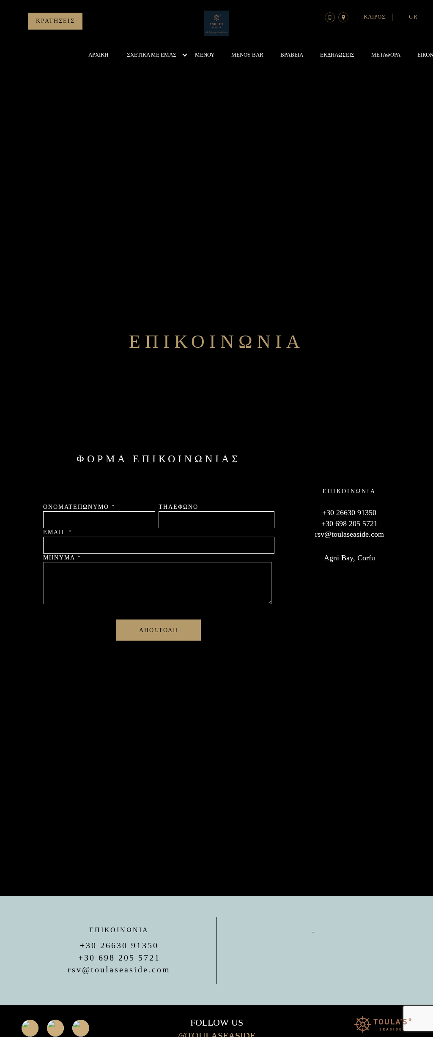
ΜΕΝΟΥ (204, 55)
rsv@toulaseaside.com (349, 534)
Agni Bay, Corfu (349, 558)
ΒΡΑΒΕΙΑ (291, 55)
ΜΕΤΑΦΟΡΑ (385, 55)
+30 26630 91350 (349, 512)
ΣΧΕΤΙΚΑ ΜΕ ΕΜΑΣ (151, 55)
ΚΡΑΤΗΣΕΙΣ (55, 21)
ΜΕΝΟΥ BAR (247, 55)
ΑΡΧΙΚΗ (98, 55)
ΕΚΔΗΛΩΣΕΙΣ (337, 55)
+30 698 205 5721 (349, 523)
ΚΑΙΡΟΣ (375, 17)
